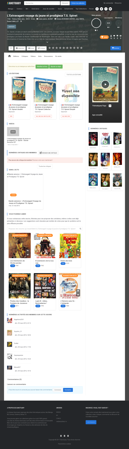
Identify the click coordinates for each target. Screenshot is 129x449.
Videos (33, 56)
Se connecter (108, 3)
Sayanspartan (18, 355)
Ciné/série (35, 9)
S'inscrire (118, 3)
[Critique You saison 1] (105, 180)
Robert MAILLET (13, 21)
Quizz (60, 9)
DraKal (16, 343)
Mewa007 (17, 367)
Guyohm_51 (18, 331)
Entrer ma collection (78, 3)
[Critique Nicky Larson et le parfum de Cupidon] (93, 179)
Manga (10, 9)
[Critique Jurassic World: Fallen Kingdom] (117, 180)
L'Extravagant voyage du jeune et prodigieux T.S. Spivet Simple (70, 107)
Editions (16, 56)
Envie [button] (32, 48)
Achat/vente (68, 9)
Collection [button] (21, 48)
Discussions (48, 56)
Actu (40, 56)
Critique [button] (42, 48)
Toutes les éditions (74, 74)
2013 (28, 19)
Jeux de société (48, 9)
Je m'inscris (91, 422)
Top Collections (81, 9)
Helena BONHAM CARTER (66, 19)
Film (9, 19)
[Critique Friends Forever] (117, 138)
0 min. (33, 19)
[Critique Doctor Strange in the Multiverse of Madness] (93, 139)
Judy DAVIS (79, 19)
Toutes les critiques (45, 166)
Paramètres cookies (64, 444)
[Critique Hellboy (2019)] (117, 159)
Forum (91, 9)
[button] (11, 48)
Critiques (25, 56)
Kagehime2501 (19, 319)
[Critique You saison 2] (93, 159)
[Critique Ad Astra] (105, 159)
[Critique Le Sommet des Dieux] (105, 138)
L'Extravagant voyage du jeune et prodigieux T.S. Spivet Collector (44, 107)
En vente (58, 56)
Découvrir (65, 3)
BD (27, 9)
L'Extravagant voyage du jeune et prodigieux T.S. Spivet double (18, 107)
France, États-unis (18, 19)
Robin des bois (66, 261)
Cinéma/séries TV (61, 421)
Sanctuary (63, 440)
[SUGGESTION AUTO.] (20, 248)
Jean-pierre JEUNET (46, 19)
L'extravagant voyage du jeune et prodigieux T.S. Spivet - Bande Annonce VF (19, 140)
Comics (19, 9)
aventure (11, 26)
